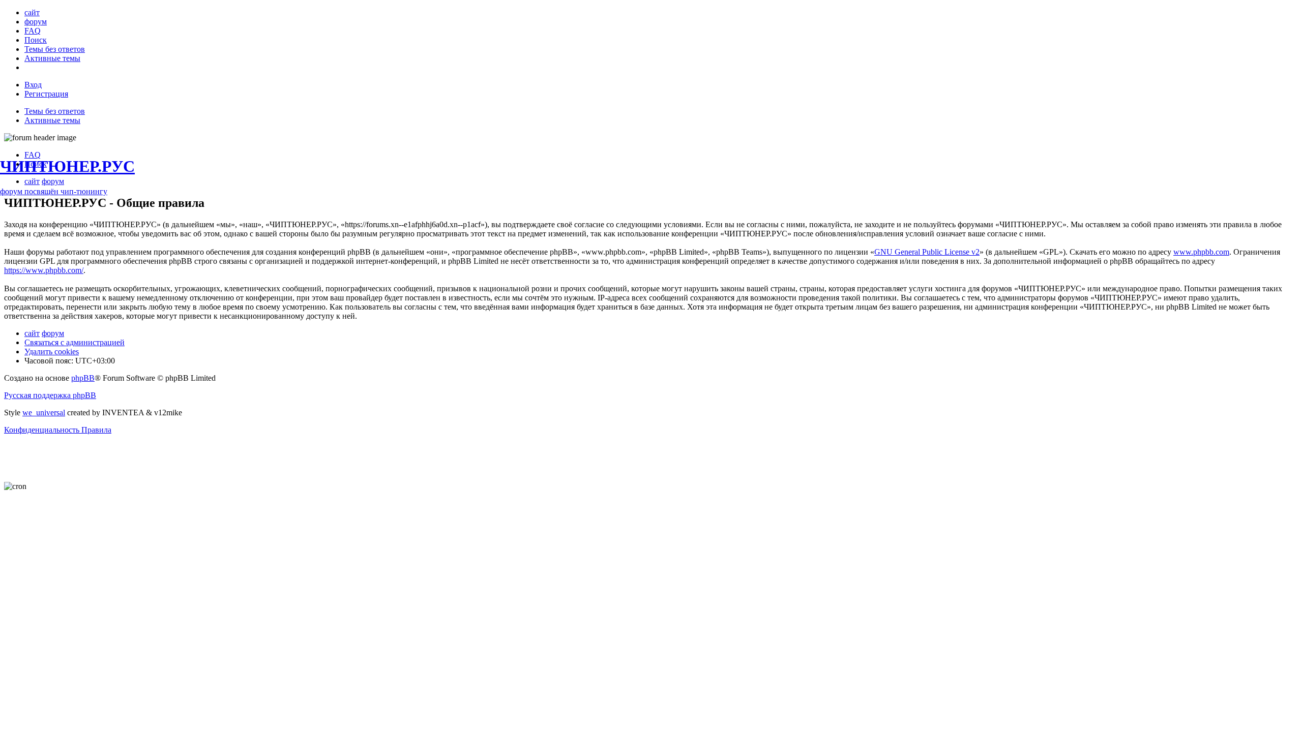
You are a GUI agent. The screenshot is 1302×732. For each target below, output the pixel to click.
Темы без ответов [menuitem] (54, 111)
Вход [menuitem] (33, 84)
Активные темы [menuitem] (52, 120)
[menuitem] (32, 12)
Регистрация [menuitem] (46, 93)
